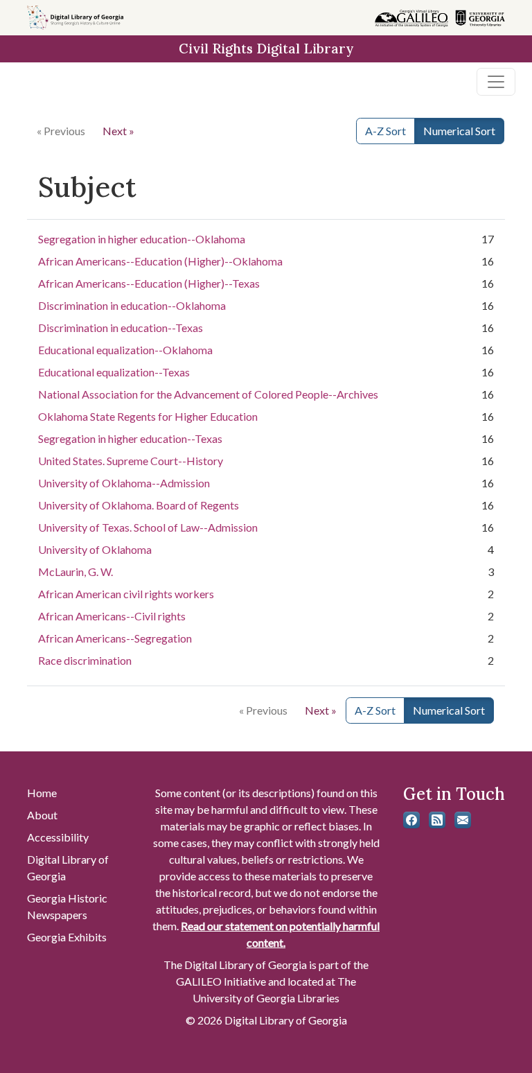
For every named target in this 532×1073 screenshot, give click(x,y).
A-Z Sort (385, 130)
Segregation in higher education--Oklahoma (141, 238)
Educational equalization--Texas (114, 371)
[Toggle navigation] (496, 82)
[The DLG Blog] (437, 820)
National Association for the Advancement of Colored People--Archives (208, 394)
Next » (118, 130)
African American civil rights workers (126, 593)
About (42, 814)
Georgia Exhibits (67, 936)
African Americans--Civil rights (112, 615)
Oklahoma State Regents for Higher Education (148, 416)
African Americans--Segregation (115, 638)
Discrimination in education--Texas (120, 327)
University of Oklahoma (95, 549)
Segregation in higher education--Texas (130, 438)
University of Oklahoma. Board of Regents (138, 505)
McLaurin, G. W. (75, 571)
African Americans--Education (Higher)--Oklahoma (160, 261)
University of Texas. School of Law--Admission (148, 527)
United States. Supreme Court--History (130, 460)
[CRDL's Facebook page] (411, 820)
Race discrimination (85, 660)
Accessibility (58, 837)
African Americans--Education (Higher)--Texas (149, 283)
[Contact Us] (462, 820)
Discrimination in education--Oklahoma (132, 305)
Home (42, 792)
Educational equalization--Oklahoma (125, 349)
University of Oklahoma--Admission (124, 482)
